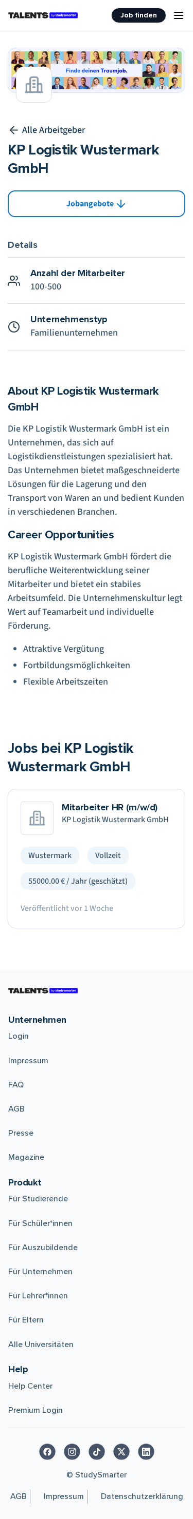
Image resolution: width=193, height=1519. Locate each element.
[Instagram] (72, 1452)
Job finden (138, 15)
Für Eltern (26, 1320)
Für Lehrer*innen (38, 1296)
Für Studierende (38, 1199)
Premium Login (35, 1410)
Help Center (30, 1386)
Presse (20, 1133)
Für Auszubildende (43, 1247)
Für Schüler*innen (40, 1223)
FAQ (16, 1085)
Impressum (28, 1061)
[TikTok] (97, 1452)
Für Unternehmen (40, 1272)
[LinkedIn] (146, 1452)
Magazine (26, 1157)
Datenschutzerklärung (142, 1496)
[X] (121, 1452)
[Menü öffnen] (178, 15)
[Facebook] (47, 1452)
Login (18, 1036)
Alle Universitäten (41, 1344)
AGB (16, 1109)
